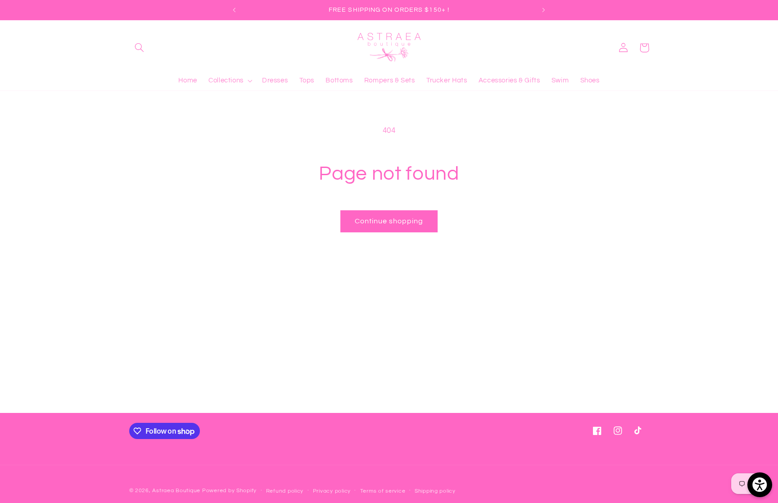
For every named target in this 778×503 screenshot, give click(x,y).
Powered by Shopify (229, 490)
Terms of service (383, 491)
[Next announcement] (543, 10)
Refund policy (285, 491)
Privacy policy (332, 491)
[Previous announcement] (234, 10)
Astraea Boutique (177, 490)
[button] (139, 47)
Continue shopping (389, 221)
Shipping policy (435, 491)
